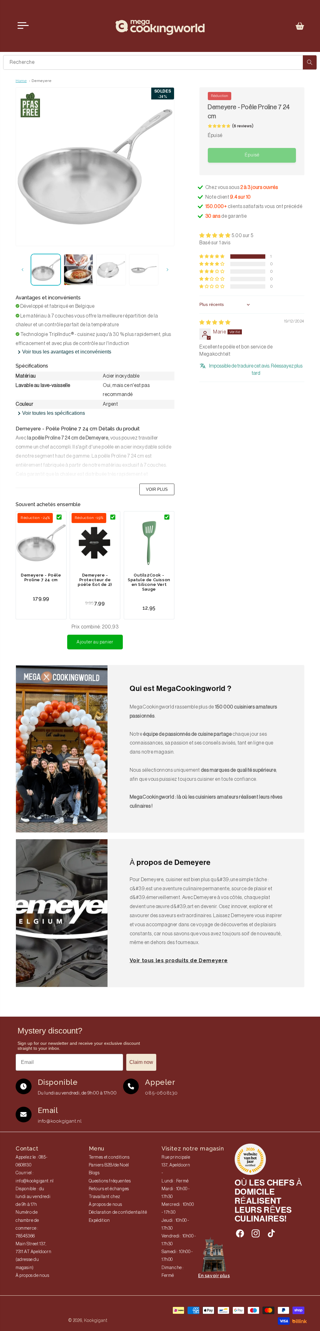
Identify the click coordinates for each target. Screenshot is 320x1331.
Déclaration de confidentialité (118, 1212)
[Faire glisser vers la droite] (167, 270)
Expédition (99, 1220)
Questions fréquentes (110, 1181)
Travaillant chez (105, 1197)
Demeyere (41, 81)
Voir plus (157, 489)
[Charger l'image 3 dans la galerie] (111, 269)
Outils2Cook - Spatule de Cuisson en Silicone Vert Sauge (149, 582)
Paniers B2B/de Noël (109, 1165)
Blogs (94, 1173)
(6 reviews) (243, 126)
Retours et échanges (109, 1189)
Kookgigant (96, 1320)
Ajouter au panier (95, 642)
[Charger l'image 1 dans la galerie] (46, 269)
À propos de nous (32, 1275)
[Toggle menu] (23, 25)
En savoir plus (214, 1275)
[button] (300, 26)
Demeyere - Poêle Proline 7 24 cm (41, 577)
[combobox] (160, 62)
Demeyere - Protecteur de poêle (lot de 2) (95, 580)
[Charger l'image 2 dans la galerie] (78, 269)
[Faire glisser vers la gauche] (22, 270)
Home (21, 81)
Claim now (141, 1062)
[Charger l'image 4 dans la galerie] (144, 269)
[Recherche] (310, 62)
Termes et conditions (109, 1157)
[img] (214, 322)
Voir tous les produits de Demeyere (179, 960)
